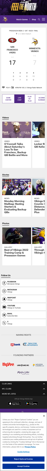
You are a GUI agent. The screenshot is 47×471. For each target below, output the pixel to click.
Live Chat (19, 99)
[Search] (39, 19)
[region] (23, 441)
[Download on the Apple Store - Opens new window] (14, 404)
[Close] (44, 416)
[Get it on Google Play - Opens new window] (32, 405)
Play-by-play (30, 99)
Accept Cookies (23, 466)
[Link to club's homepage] (5, 18)
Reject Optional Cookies (23, 459)
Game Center (8, 99)
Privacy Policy (30, 447)
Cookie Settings (23, 452)
